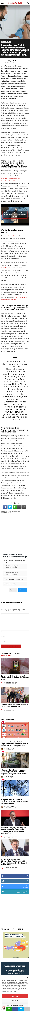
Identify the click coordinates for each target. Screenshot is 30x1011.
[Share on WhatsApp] (15, 507)
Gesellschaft (6, 655)
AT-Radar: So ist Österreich (12, 929)
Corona (4, 511)
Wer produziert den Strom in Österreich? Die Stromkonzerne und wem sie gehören (14, 802)
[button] (27, 977)
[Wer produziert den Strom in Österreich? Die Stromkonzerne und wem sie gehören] (15, 788)
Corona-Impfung (15, 511)
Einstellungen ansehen (15, 1005)
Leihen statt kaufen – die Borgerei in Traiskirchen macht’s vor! (14, 706)
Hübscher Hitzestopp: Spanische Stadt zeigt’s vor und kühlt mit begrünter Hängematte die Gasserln (14, 772)
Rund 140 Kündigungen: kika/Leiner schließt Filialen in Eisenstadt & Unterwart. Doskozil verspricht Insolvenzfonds (14, 830)
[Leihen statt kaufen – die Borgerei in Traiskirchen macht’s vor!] (15, 695)
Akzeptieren (15, 996)
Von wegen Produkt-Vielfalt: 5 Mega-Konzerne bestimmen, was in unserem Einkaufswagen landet (14, 744)
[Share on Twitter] (10, 507)
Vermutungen (5, 268)
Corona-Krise (6, 513)
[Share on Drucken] (19, 507)
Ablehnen (15, 1001)
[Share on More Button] (27, 1009)
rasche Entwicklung (9, 236)
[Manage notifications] (3, 1007)
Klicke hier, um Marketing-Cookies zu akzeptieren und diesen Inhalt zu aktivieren (15, 215)
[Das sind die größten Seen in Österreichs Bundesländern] (16, 957)
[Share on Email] (24, 507)
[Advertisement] (15, 532)
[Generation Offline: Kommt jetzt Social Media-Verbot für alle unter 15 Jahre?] (15, 666)
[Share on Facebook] (5, 507)
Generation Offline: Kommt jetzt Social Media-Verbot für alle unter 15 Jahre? (15, 678)
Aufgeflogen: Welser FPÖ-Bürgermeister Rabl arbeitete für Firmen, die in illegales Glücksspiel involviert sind (14, 862)
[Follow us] (27, 3)
